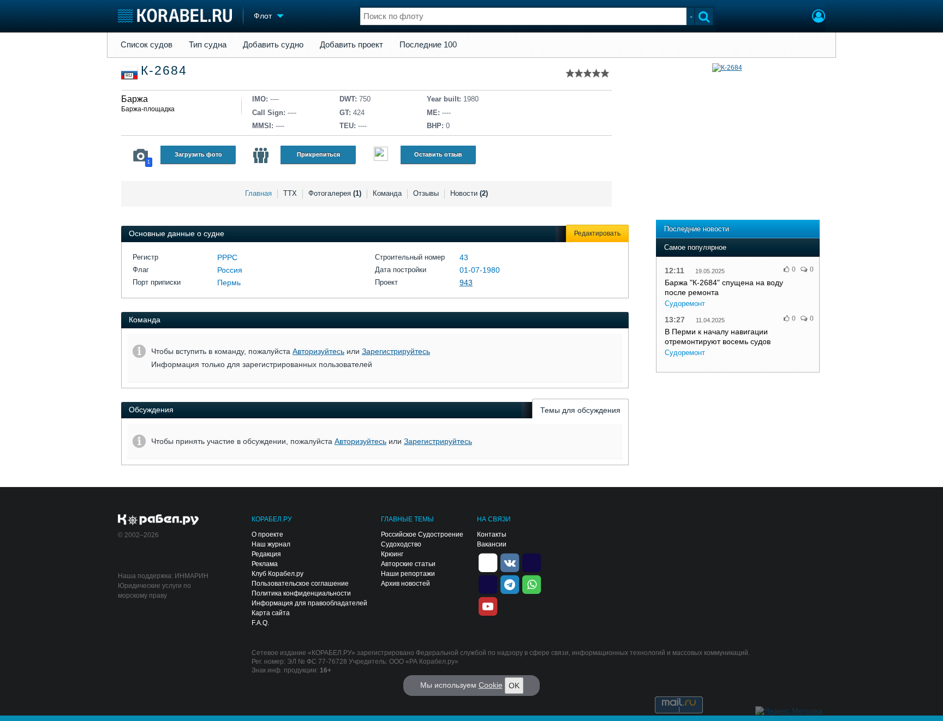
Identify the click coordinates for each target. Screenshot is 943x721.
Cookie (491, 685)
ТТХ (290, 193)
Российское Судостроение (422, 534)
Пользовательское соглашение (300, 583)
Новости (469, 193)
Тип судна (207, 44)
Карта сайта (271, 613)
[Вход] (818, 17)
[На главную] (175, 15)
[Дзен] (488, 562)
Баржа (134, 99)
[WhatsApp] (531, 584)
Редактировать (597, 233)
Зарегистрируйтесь (396, 351)
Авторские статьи (408, 564)
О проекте (267, 534)
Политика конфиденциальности (301, 593)
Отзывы (426, 193)
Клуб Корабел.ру (277, 574)
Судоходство (401, 544)
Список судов (146, 44)
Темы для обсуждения (580, 410)
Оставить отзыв (438, 154)
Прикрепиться (318, 154)
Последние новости (696, 229)
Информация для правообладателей (309, 603)
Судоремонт (685, 303)
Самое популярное (695, 247)
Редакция (266, 554)
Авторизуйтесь (318, 351)
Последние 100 (428, 44)
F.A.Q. (260, 623)
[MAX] (488, 584)
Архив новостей (405, 583)
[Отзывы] (381, 155)
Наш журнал (271, 544)
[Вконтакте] (510, 562)
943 (466, 282)
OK (514, 685)
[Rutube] (531, 562)
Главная (258, 193)
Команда (387, 193)
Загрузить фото (198, 154)
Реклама (265, 564)
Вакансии (491, 544)
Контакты (491, 534)
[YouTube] (488, 606)
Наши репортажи (408, 574)
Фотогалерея (334, 193)
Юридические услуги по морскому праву (154, 590)
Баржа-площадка (148, 109)
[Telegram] (510, 584)
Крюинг (392, 554)
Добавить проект (351, 44)
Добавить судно (273, 44)
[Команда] (260, 155)
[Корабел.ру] (158, 520)
